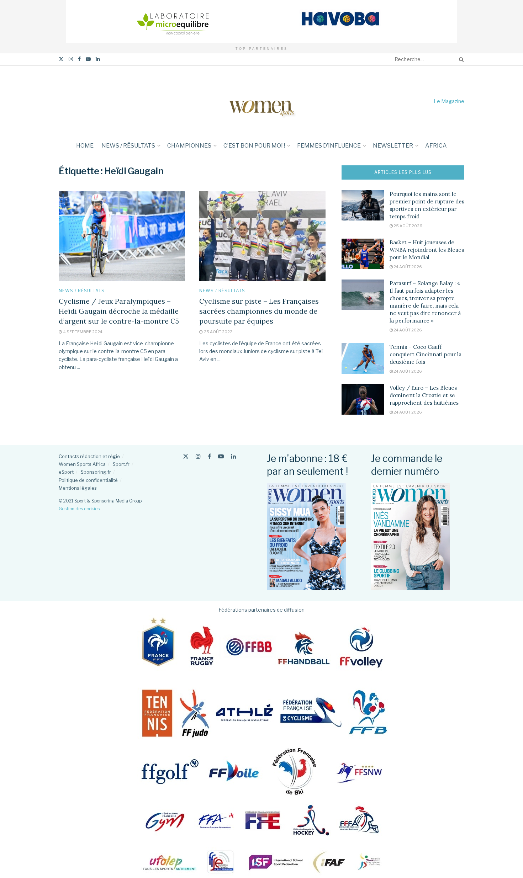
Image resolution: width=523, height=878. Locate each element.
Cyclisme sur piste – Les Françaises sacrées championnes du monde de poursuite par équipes (259, 311)
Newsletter (393, 145)
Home (85, 145)
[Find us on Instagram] (71, 59)
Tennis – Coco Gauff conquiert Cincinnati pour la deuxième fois (425, 354)
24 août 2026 (407, 266)
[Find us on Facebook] (79, 59)
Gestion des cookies (79, 508)
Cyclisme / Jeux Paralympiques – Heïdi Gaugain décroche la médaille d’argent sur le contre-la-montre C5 (119, 311)
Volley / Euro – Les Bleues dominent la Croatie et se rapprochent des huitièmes (424, 395)
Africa (436, 145)
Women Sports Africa (82, 464)
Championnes (189, 145)
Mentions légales (78, 488)
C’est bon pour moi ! (254, 145)
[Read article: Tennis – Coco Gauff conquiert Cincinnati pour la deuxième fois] (363, 358)
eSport (66, 472)
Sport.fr (121, 464)
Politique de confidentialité (88, 480)
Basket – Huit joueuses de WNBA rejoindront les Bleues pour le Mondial (427, 250)
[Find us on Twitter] (61, 59)
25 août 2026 (407, 225)
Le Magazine (449, 101)
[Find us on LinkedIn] (98, 59)
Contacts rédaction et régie (89, 456)
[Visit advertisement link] (261, 21)
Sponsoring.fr (96, 472)
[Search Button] (460, 59)
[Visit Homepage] (261, 101)
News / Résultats (128, 145)
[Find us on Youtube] (88, 59)
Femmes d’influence (329, 145)
